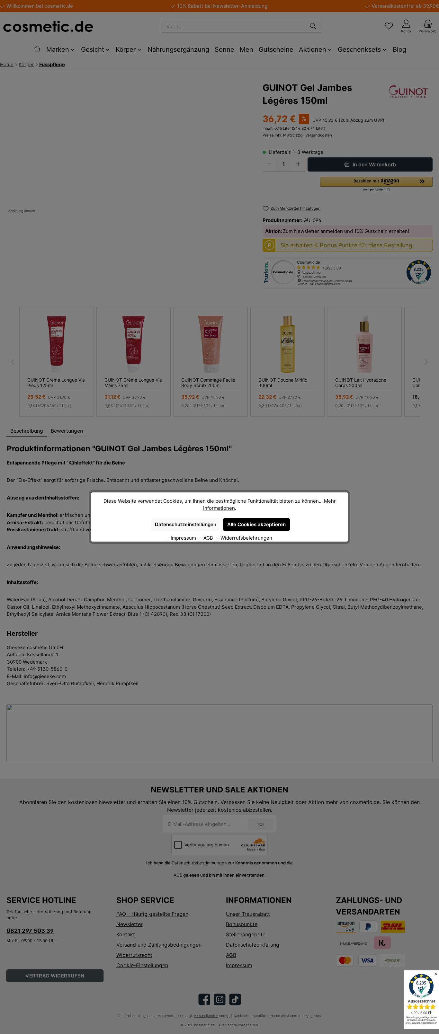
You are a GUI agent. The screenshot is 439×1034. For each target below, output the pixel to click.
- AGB (207, 538)
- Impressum (182, 538)
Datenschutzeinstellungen (185, 524)
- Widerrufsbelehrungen (244, 538)
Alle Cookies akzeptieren (256, 524)
